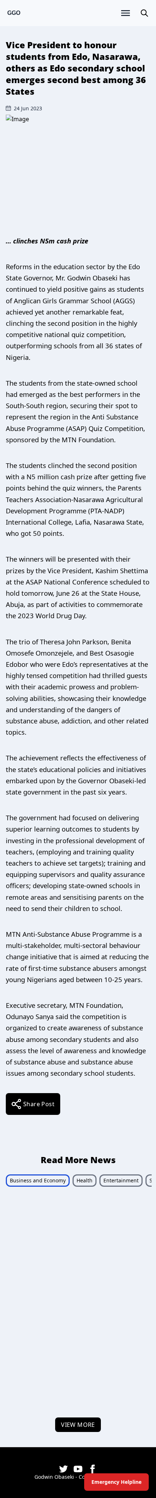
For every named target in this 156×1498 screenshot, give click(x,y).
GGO (13, 13)
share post (38, 1104)
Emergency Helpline (116, 1481)
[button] (144, 13)
